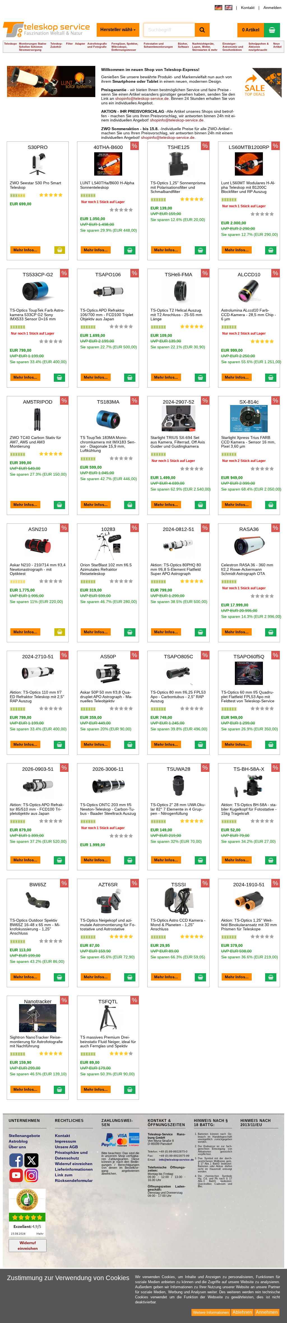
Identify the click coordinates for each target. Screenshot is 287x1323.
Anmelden (272, 7)
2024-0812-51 (178, 529)
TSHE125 (178, 147)
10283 (108, 529)
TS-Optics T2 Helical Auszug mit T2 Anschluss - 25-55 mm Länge (176, 314)
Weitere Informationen (211, 1312)
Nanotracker (38, 1001)
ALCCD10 (249, 274)
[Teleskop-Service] (47, 31)
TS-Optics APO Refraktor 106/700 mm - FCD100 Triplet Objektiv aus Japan (106, 314)
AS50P (108, 656)
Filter (69, 43)
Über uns (17, 1147)
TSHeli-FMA (178, 274)
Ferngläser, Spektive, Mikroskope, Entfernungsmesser (125, 46)
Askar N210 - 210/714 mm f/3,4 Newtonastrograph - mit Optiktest (38, 569)
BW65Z (37, 884)
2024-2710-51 (38, 656)
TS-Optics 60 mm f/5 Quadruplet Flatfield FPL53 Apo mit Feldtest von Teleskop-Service (247, 696)
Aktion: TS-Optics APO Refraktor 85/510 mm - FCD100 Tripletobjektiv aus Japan (37, 809)
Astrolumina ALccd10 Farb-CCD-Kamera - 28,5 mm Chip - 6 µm (248, 314)
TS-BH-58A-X (248, 769)
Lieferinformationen (74, 1169)
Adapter (80, 43)
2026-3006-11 (108, 769)
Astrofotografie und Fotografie (97, 45)
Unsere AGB (66, 1147)
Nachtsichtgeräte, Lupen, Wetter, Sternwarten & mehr (204, 46)
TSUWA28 (178, 769)
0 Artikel (250, 29)
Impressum (65, 1141)
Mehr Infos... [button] (25, 250)
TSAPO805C (178, 656)
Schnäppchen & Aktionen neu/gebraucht (259, 46)
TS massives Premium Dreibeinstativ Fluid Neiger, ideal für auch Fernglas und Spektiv (108, 1041)
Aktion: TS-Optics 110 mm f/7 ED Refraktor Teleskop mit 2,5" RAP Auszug (37, 696)
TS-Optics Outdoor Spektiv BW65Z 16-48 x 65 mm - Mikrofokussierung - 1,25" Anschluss (35, 926)
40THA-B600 (108, 147)
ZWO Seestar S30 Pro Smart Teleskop (35, 185)
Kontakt (247, 7)
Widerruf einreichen (28, 1246)
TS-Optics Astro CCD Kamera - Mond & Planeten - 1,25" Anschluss (178, 924)
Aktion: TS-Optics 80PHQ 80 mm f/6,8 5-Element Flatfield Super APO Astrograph (176, 569)
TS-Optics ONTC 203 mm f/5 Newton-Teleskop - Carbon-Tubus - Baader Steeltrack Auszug (108, 809)
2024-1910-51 (249, 884)
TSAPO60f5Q (248, 656)
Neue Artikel (277, 45)
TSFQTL (108, 1001)
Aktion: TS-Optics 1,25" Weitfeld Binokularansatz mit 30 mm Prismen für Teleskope (249, 924)
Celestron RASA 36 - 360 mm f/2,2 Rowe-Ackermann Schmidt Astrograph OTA (247, 569)
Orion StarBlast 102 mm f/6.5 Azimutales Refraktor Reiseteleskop (106, 569)
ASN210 (37, 529)
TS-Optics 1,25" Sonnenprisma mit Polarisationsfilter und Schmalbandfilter (178, 187)
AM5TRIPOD (37, 402)
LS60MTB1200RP (249, 147)
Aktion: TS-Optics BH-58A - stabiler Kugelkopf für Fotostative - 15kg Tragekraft (249, 809)
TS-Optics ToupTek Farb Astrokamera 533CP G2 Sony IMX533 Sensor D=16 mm (37, 314)
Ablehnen (242, 1312)
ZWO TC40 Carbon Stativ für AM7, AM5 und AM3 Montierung (35, 441)
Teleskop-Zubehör (56, 45)
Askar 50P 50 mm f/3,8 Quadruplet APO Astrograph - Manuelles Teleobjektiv (106, 696)
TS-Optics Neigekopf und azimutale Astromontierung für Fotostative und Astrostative (108, 924)
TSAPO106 (108, 274)
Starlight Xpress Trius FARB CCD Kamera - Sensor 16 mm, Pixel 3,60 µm (248, 441)
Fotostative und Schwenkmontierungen (158, 45)
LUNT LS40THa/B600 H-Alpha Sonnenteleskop (107, 185)
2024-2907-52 (178, 402)
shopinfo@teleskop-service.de (142, 98)
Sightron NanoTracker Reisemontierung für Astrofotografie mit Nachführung (36, 1041)
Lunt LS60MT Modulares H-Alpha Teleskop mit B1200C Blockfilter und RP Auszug (248, 187)
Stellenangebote (24, 1135)
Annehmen (267, 1312)
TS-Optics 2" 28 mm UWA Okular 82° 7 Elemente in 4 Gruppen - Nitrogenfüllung (178, 809)
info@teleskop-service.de (176, 1159)
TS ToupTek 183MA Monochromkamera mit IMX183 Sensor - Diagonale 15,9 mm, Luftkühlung (108, 444)
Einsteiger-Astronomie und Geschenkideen (233, 46)
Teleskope (10, 43)
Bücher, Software (183, 45)
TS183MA (108, 402)
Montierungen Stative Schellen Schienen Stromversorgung (32, 46)
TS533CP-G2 (38, 274)
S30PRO (38, 147)
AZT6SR (108, 884)
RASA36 (249, 529)
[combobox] (118, 30)
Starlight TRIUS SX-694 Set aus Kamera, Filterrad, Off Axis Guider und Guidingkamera (178, 441)
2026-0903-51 (38, 769)
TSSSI (178, 884)
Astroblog (18, 1141)
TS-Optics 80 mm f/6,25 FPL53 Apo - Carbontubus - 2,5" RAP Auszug (178, 696)
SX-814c (249, 402)
